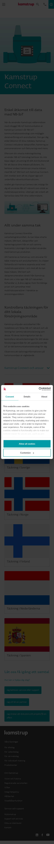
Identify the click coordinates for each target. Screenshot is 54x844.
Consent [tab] (10, 396)
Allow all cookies (27, 443)
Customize (25, 453)
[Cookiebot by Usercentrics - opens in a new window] (39, 389)
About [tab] (44, 396)
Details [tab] (27, 396)
